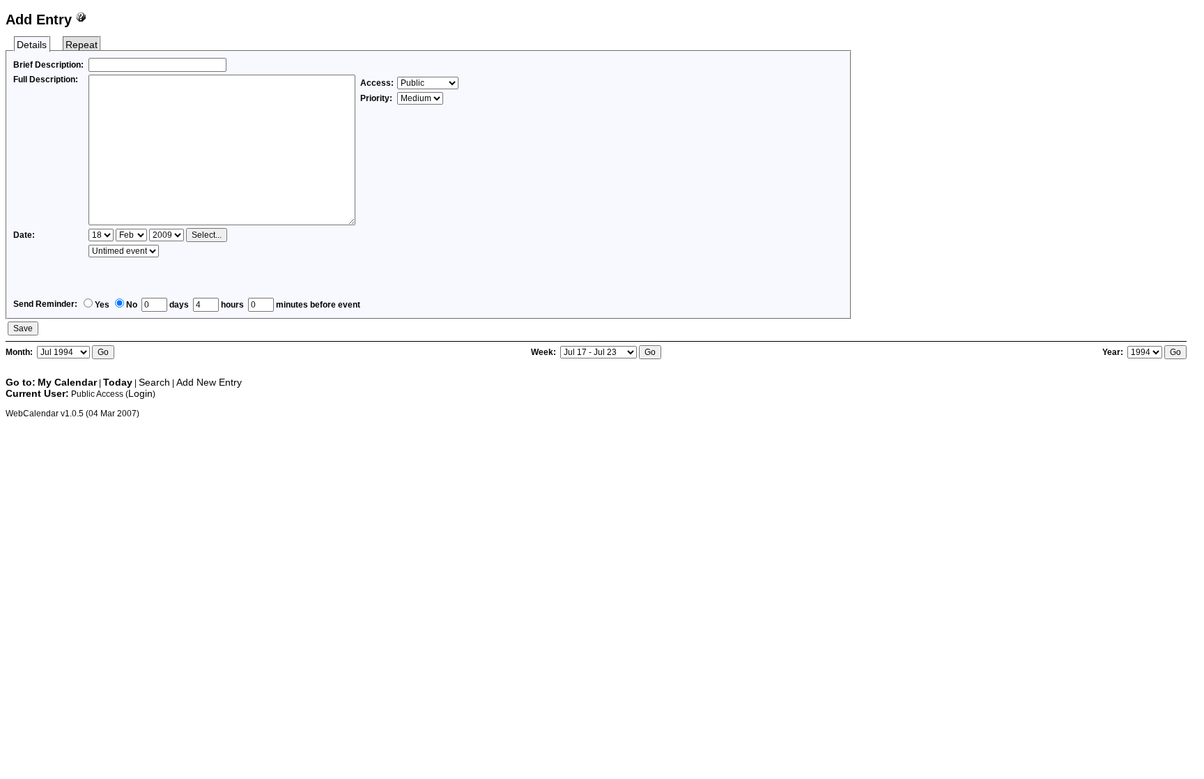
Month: (20, 352)
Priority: (377, 98)
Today (117, 382)
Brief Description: (48, 65)
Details (32, 44)
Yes (102, 305)
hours (231, 305)
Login (140, 393)
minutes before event (317, 305)
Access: (377, 83)
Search (154, 382)
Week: (544, 352)
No (131, 305)
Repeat (81, 44)
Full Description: (45, 79)
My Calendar (67, 382)
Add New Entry (209, 382)
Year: (1113, 352)
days (178, 305)
